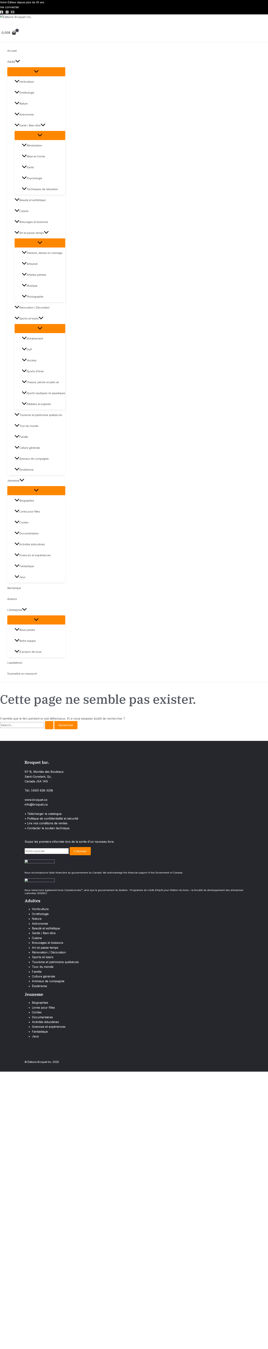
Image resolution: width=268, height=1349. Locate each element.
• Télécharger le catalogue (43, 814)
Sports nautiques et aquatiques (46, 393)
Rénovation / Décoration (34, 307)
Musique (32, 285)
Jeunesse (13, 480)
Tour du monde (28, 426)
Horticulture (26, 81)
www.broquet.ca (36, 800)
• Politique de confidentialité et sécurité (51, 818)
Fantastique (26, 566)
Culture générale (29, 447)
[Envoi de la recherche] (49, 725)
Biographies (26, 500)
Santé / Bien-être (30, 125)
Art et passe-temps (31, 233)
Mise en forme (36, 156)
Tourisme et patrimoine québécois (40, 415)
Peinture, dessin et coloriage (44, 253)
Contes (23, 522)
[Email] (12, 12)
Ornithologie (26, 92)
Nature (23, 103)
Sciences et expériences (35, 555)
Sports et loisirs (29, 318)
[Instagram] (7, 12)
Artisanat (32, 264)
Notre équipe (27, 641)
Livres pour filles (29, 511)
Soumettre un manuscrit (22, 673)
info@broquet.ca (36, 804)
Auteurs (12, 599)
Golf (29, 349)
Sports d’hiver (35, 371)
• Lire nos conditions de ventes (46, 823)
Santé (30, 167)
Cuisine (23, 211)
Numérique (14, 588)
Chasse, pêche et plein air (43, 382)
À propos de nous (30, 651)
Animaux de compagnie (34, 458)
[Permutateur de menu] (36, 71)
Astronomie (26, 114)
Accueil (12, 50)
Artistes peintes (36, 274)
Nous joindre (27, 630)
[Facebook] (1, 12)
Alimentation (34, 145)
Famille (23, 437)
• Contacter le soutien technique (47, 828)
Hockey (31, 360)
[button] (17, 61)
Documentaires (28, 533)
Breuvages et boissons (33, 222)
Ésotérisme (26, 469)
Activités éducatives (32, 544)
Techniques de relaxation (42, 189)
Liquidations (14, 662)
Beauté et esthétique (32, 200)
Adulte (11, 61)
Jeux (22, 577)
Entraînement (35, 338)
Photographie (35, 296)
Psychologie (34, 178)
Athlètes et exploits (39, 404)
